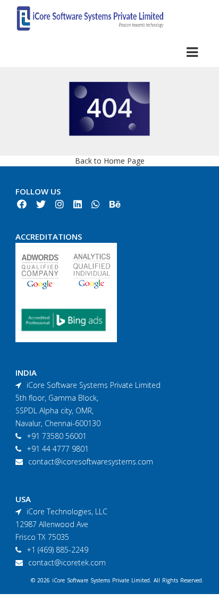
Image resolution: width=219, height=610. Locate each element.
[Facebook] (22, 204)
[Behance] (115, 204)
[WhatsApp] (95, 204)
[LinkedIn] (77, 204)
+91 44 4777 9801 (58, 449)
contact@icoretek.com (67, 562)
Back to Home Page (110, 161)
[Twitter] (41, 204)
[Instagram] (59, 204)
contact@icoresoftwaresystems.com (90, 461)
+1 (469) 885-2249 (57, 550)
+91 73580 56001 (57, 436)
